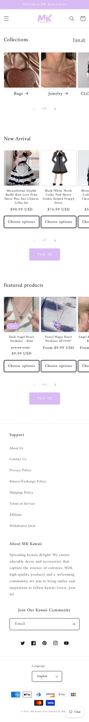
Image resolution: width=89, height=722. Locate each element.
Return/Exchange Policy (27, 481)
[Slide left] (33, 109)
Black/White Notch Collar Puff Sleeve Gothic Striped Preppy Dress (58, 197)
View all (79, 40)
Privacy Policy (20, 470)
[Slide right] (55, 109)
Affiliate (15, 515)
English (42, 676)
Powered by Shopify (58, 711)
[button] (6, 18)
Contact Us (17, 459)
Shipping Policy (21, 492)
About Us (16, 448)
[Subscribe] (73, 624)
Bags (18, 94)
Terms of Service (22, 504)
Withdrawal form (22, 526)
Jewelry (55, 94)
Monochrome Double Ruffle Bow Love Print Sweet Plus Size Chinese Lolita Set (22, 197)
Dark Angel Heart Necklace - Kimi (21, 339)
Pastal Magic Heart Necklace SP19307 (58, 339)
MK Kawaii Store (39, 711)
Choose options (21, 222)
